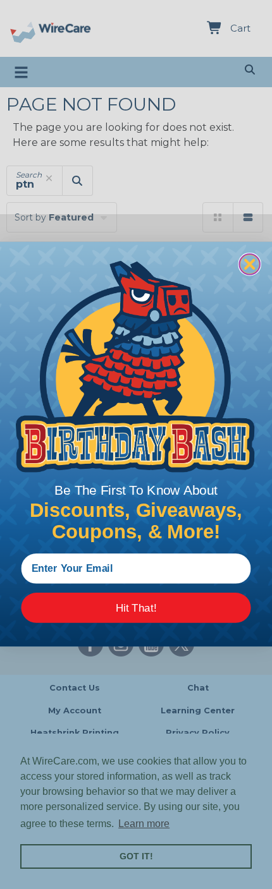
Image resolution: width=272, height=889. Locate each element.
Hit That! (136, 608)
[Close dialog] (249, 264)
